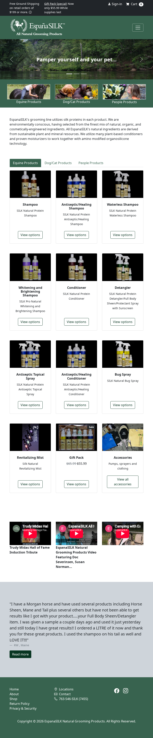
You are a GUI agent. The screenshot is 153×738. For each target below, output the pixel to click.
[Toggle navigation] (137, 28)
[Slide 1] (69, 74)
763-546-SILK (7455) (73, 699)
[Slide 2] (76, 74)
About (14, 694)
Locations (66, 689)
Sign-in (116, 4)
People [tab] (90, 163)
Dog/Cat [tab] (58, 163)
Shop (13, 699)
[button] (30, 12)
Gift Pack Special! (55, 4)
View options (30, 235)
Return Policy (19, 703)
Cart (136, 4)
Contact (64, 694)
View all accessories (122, 481)
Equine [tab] (25, 163)
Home (14, 689)
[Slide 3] (84, 74)
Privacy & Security (23, 708)
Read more (20, 654)
